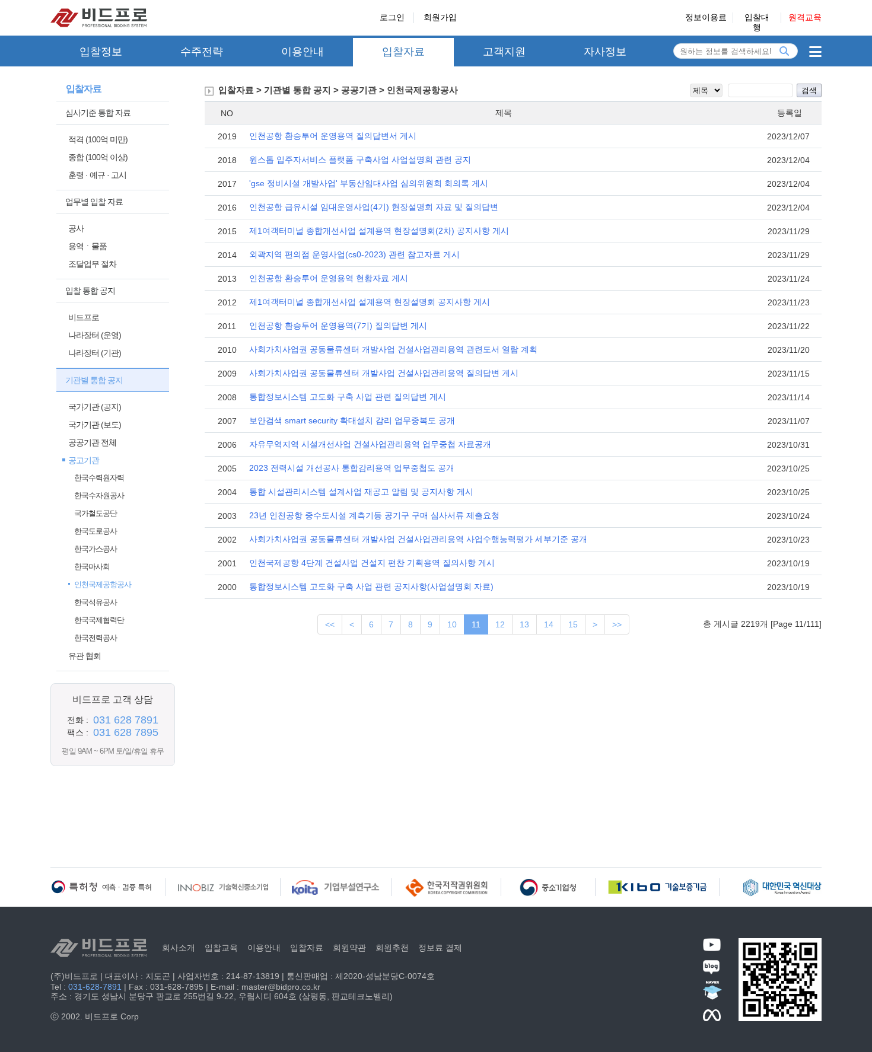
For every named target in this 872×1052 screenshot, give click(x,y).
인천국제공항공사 (102, 584)
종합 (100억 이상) (98, 157)
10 (452, 624)
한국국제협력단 (99, 620)
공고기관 (83, 460)
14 (548, 624)
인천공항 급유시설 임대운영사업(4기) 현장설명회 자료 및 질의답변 (373, 207)
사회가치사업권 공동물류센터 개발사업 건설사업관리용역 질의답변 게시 (383, 373)
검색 (809, 90)
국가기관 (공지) (94, 407)
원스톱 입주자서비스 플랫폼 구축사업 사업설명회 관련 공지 (360, 159)
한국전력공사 (95, 637)
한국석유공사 (95, 602)
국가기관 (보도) (94, 424)
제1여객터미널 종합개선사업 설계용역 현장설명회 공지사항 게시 (369, 302)
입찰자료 (403, 52)
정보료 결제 (440, 947)
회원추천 (392, 947)
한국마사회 (92, 566)
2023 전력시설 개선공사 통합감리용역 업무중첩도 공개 (351, 468)
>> (617, 624)
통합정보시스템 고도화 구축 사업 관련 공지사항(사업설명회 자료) (371, 586)
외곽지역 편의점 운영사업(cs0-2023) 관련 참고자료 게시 (354, 254)
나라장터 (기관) (94, 353)
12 (500, 624)
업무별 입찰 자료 (94, 201)
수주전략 (201, 52)
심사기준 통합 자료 (98, 112)
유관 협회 (84, 656)
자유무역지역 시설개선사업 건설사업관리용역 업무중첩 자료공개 (370, 444)
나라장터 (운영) (94, 335)
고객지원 (504, 52)
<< (330, 624)
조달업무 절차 (92, 264)
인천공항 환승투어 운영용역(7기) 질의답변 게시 (338, 325)
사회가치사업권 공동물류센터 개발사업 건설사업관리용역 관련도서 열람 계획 (393, 349)
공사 (76, 228)
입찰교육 (221, 947)
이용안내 (302, 52)
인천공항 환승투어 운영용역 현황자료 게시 (328, 278)
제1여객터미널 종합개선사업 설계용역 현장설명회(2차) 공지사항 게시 (379, 230)
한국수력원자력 (99, 477)
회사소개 (178, 947)
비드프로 (83, 317)
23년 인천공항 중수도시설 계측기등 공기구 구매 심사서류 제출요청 (374, 515)
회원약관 (349, 947)
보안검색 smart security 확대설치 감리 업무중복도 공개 (352, 420)
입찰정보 (100, 52)
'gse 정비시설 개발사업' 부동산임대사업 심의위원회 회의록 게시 (368, 183)
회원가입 (440, 17)
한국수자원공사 (99, 495)
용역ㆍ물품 (87, 246)
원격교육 (805, 17)
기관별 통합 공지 (94, 380)
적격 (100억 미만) (98, 139)
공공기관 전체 (92, 442)
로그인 (392, 17)
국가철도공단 (95, 513)
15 (573, 624)
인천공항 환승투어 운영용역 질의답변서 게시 (332, 136)
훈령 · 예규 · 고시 (97, 175)
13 (524, 624)
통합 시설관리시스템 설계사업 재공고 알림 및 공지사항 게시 (361, 491)
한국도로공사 (95, 531)
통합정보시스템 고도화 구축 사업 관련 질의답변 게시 (347, 396)
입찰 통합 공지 (90, 290)
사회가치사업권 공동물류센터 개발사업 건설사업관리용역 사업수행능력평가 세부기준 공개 (418, 539)
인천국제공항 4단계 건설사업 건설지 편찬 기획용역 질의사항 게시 (372, 563)
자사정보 (605, 52)
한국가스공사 (95, 548)
